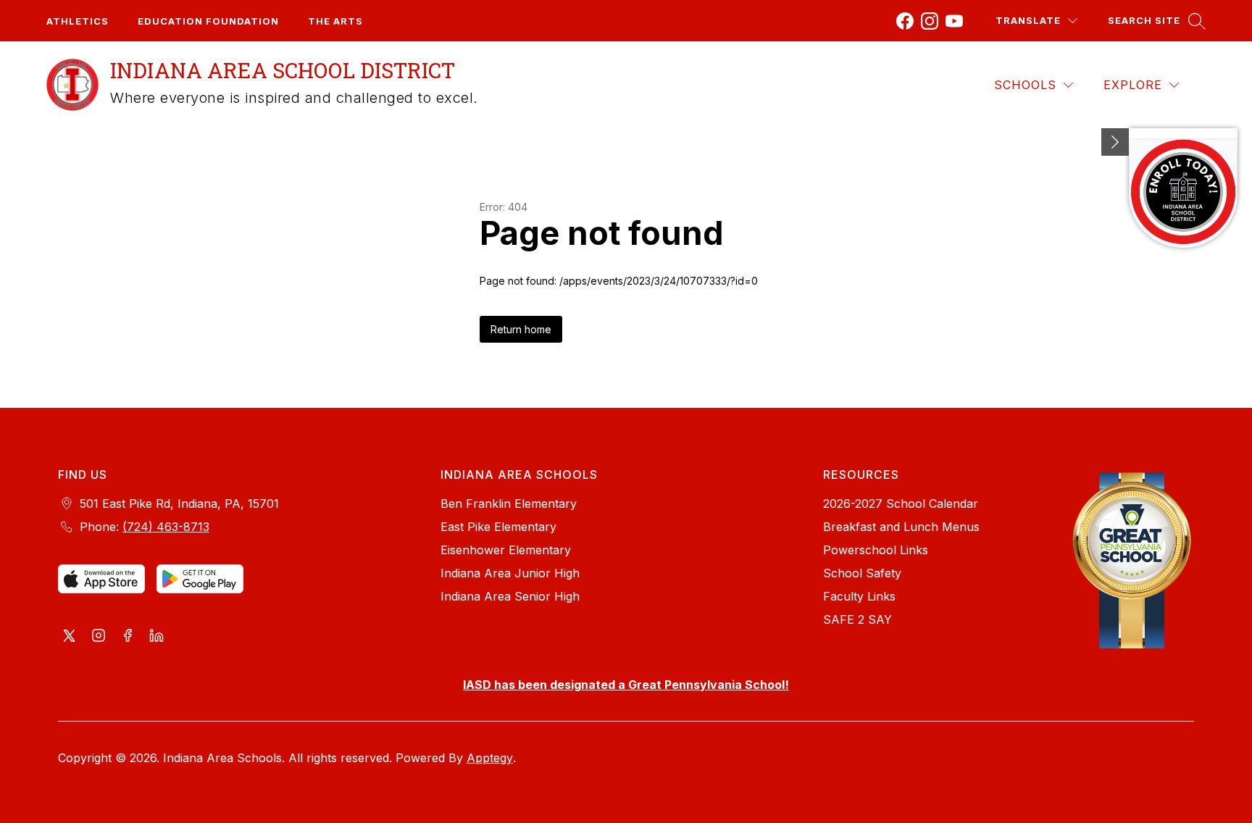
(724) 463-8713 (165, 526)
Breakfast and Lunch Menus (901, 526)
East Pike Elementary (498, 526)
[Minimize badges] (1115, 142)
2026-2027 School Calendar (900, 503)
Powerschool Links (875, 550)
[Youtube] (954, 21)
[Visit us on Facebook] (127, 636)
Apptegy (490, 758)
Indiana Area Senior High (510, 596)
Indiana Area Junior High (510, 573)
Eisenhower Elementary (506, 550)
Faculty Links (859, 596)
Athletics (77, 21)
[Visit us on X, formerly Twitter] (69, 636)
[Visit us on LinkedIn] (156, 636)
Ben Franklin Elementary (509, 503)
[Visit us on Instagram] (98, 636)
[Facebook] (905, 21)
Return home (521, 329)
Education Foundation (208, 21)
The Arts (335, 21)
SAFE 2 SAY (857, 619)
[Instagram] (929, 21)
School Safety (862, 573)
